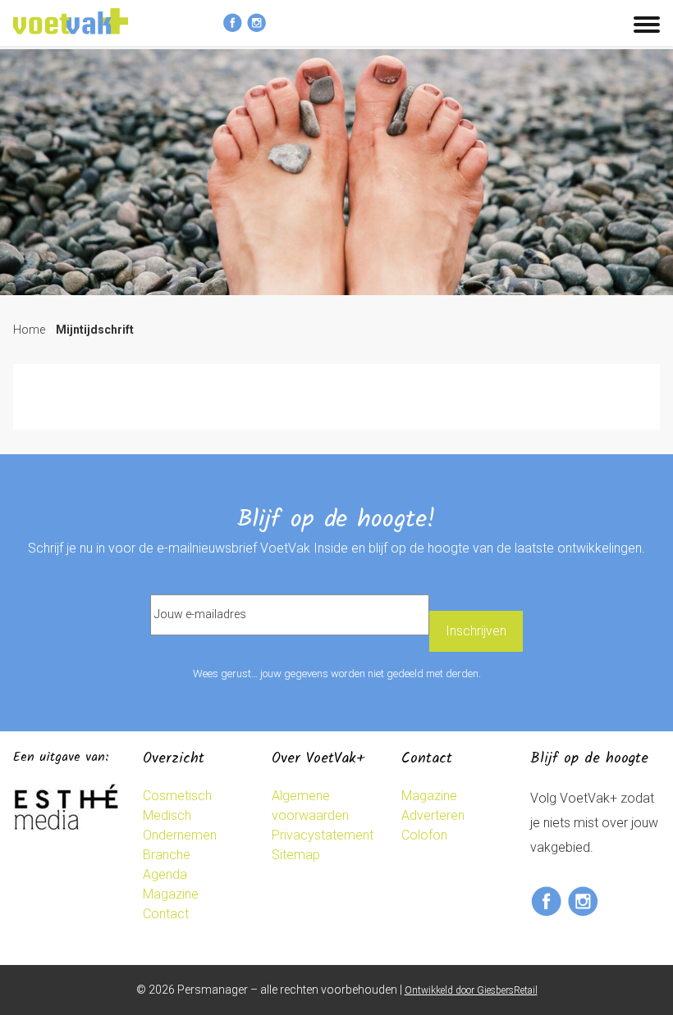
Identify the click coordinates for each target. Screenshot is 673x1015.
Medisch (167, 815)
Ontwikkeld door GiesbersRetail (471, 990)
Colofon (424, 835)
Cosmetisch (177, 795)
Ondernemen (180, 835)
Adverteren (433, 815)
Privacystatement (322, 835)
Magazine (171, 894)
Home (29, 329)
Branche (166, 855)
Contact (166, 914)
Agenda (165, 874)
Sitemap (296, 855)
